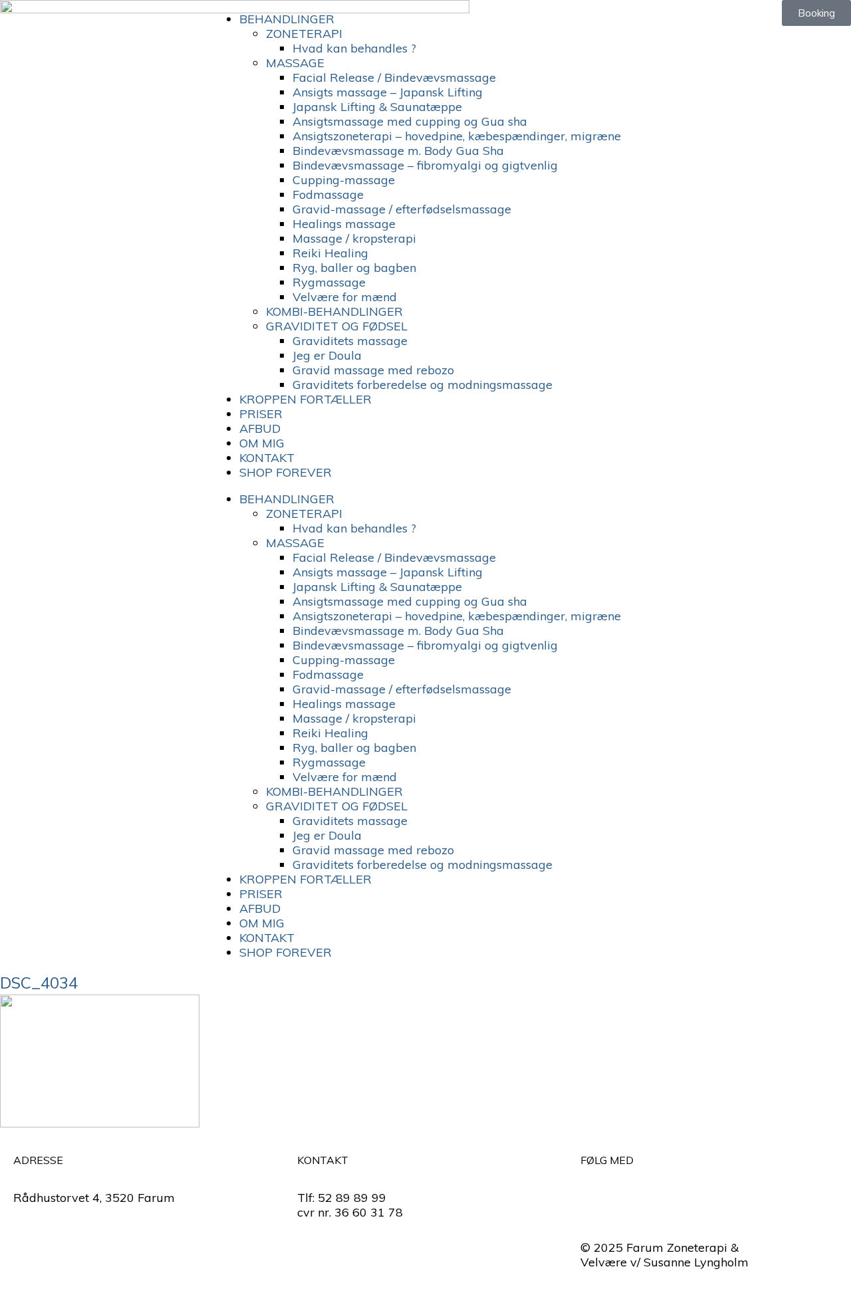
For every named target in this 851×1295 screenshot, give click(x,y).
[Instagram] (633, 1195)
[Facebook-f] (597, 1195)
